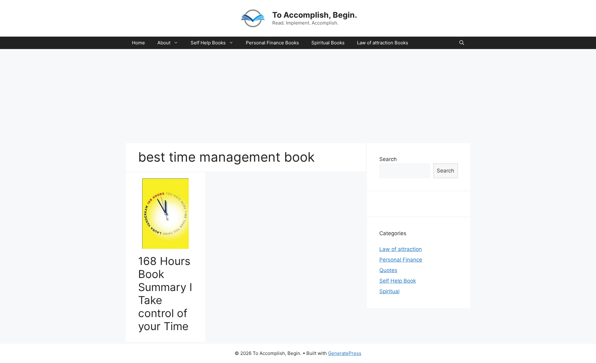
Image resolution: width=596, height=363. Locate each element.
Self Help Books (208, 43)
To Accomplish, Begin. (314, 15)
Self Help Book (397, 281)
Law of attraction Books (382, 43)
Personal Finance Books (272, 43)
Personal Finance (400, 260)
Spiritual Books (328, 43)
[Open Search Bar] (461, 43)
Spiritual (389, 291)
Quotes (388, 270)
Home (138, 43)
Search (388, 159)
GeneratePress (344, 353)
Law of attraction (400, 249)
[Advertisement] (298, 95)
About (163, 43)
